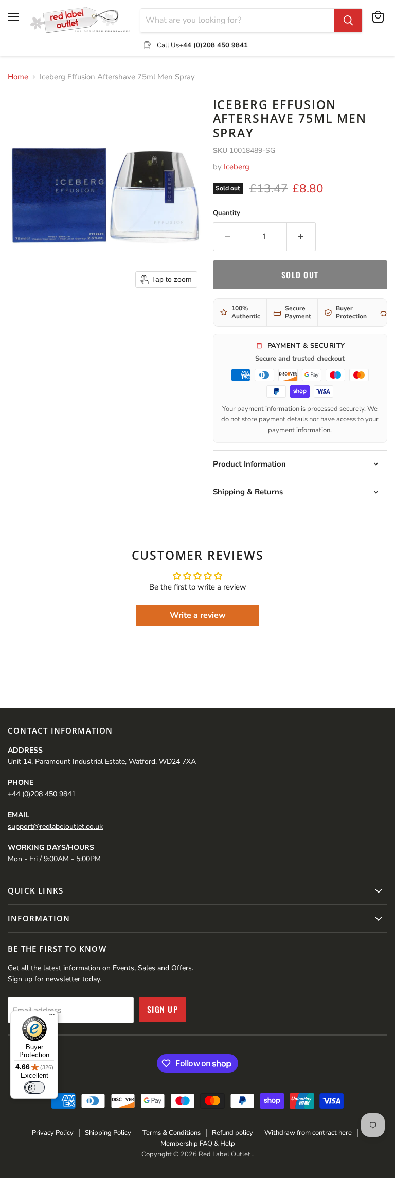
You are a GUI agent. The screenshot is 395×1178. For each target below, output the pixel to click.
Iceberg (236, 167)
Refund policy (232, 1132)
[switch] (34, 1087)
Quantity (226, 213)
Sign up (162, 1009)
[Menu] (52, 1017)
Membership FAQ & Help (197, 1143)
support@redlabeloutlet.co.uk (55, 826)
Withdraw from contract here (308, 1132)
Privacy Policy (53, 1132)
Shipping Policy (108, 1132)
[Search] (348, 20)
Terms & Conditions (171, 1132)
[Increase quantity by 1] (301, 236)
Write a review (198, 615)
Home (18, 77)
